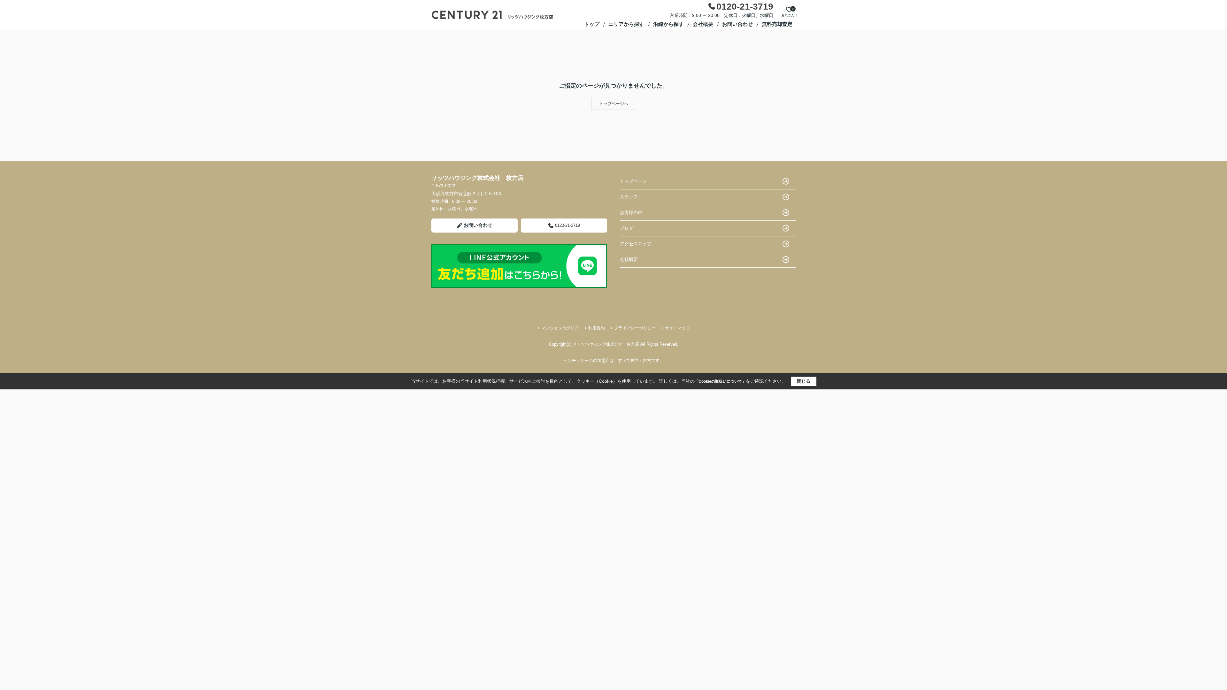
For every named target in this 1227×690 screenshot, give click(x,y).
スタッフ (629, 196)
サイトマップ (677, 328)
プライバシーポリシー (635, 328)
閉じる (803, 381)
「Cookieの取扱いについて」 (720, 381)
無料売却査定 (777, 24)
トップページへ (613, 103)
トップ (591, 24)
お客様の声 (631, 212)
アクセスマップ (635, 243)
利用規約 (596, 328)
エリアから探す (626, 24)
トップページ (633, 181)
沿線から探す (668, 24)
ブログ (626, 228)
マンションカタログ (560, 328)
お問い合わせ (737, 24)
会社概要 (703, 24)
